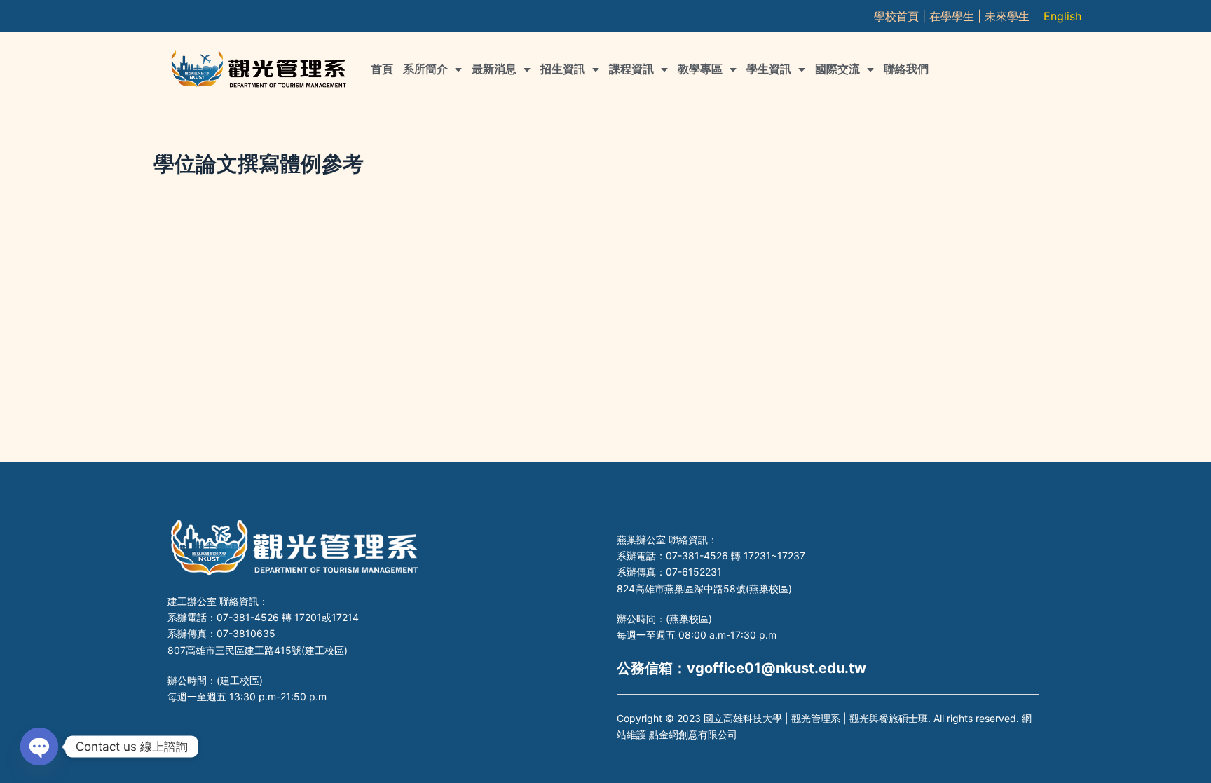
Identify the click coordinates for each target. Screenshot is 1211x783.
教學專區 (700, 69)
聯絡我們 (906, 69)
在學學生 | (957, 16)
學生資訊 (768, 69)
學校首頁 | (901, 16)
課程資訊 (631, 69)
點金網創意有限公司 (693, 734)
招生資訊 (562, 69)
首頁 (382, 69)
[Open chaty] (39, 746)
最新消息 (494, 69)
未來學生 (1007, 16)
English (1062, 16)
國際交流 (837, 69)
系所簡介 (425, 69)
